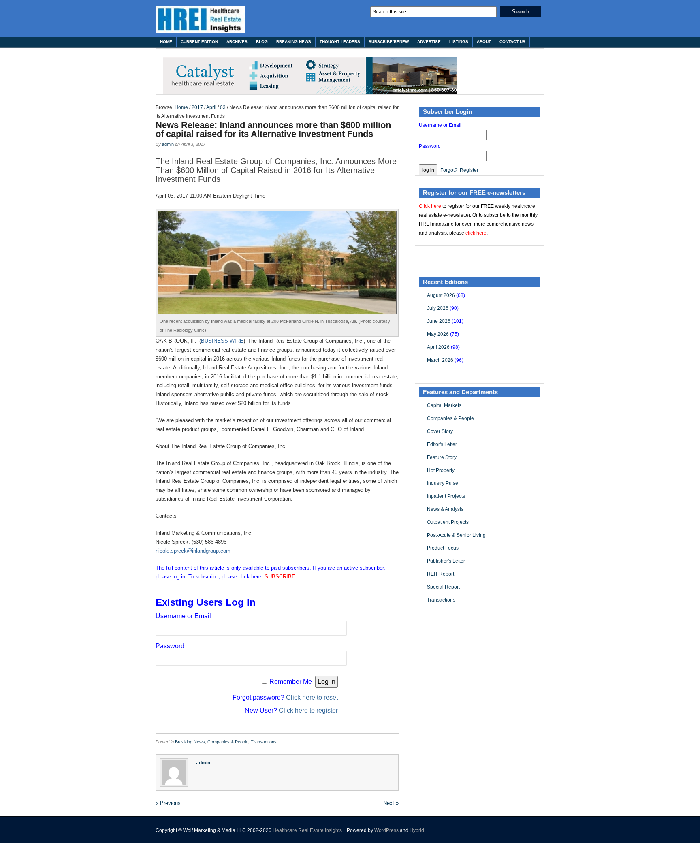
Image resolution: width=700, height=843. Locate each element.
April (211, 107)
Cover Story (440, 431)
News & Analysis (445, 509)
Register (469, 170)
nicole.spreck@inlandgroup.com (193, 551)
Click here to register (308, 710)
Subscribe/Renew (389, 41)
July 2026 (437, 308)
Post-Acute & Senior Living (456, 535)
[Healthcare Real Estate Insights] (200, 19)
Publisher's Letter (446, 561)
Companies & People (227, 741)
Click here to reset (312, 697)
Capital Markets (444, 405)
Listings (458, 41)
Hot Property (441, 470)
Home (166, 41)
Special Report (443, 587)
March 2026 (440, 360)
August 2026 (441, 295)
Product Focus (443, 548)
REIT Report (440, 574)
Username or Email (183, 616)
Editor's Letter (442, 444)
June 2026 (438, 321)
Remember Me (290, 681)
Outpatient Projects (448, 522)
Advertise (429, 41)
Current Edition (199, 41)
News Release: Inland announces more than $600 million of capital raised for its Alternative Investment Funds (273, 129)
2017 (197, 107)
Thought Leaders (340, 41)
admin (168, 144)
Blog (262, 41)
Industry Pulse (442, 483)
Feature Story (442, 457)
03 (223, 107)
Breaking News (293, 41)
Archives (237, 41)
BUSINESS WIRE (222, 341)
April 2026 (438, 347)
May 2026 (438, 334)
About (484, 41)
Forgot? (448, 170)
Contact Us (512, 41)
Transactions (264, 741)
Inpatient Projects (446, 496)
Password (170, 645)
